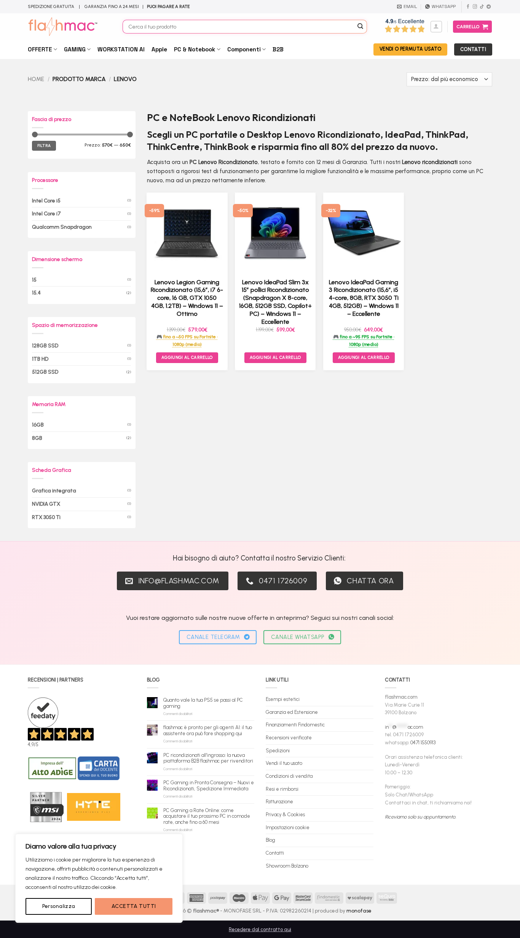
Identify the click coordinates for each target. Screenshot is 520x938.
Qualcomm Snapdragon (62, 227)
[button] (436, 26)
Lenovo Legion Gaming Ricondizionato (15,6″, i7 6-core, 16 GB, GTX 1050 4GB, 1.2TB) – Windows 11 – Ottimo (187, 298)
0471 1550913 (422, 742)
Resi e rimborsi (282, 789)
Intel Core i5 (46, 200)
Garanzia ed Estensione (292, 712)
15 (34, 279)
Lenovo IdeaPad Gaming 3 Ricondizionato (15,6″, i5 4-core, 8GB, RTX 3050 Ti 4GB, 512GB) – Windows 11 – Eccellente (364, 298)
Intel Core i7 (46, 213)
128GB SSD (45, 345)
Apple (159, 49)
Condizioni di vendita (289, 776)
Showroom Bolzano (287, 866)
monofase (359, 911)
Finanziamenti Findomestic (295, 725)
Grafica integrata (54, 490)
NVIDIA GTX (46, 504)
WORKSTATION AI (121, 49)
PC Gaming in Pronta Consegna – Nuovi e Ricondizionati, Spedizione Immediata (208, 785)
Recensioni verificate (289, 738)
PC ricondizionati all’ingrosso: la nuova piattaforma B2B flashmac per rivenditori (208, 758)
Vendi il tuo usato (284, 763)
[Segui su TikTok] (482, 7)
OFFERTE (40, 49)
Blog (270, 840)
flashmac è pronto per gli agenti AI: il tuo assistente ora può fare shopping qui (207, 730)
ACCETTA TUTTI (134, 906)
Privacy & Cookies (285, 814)
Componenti (244, 49)
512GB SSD (45, 372)
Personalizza (58, 906)
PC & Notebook (194, 49)
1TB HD (40, 359)
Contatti (275, 853)
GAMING (75, 49)
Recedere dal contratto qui (260, 929)
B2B (278, 49)
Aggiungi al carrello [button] (187, 357)
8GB (37, 438)
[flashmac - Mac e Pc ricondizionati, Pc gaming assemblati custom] (69, 26)
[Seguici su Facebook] (468, 7)
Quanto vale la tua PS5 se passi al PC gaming (203, 703)
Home (36, 79)
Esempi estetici (283, 699)
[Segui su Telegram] (489, 7)
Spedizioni (278, 750)
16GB (38, 425)
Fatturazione (279, 801)
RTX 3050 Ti (46, 517)
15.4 (36, 293)
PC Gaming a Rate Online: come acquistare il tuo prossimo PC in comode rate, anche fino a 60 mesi (206, 816)
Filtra (44, 145)
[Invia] (360, 27)
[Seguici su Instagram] (475, 7)
